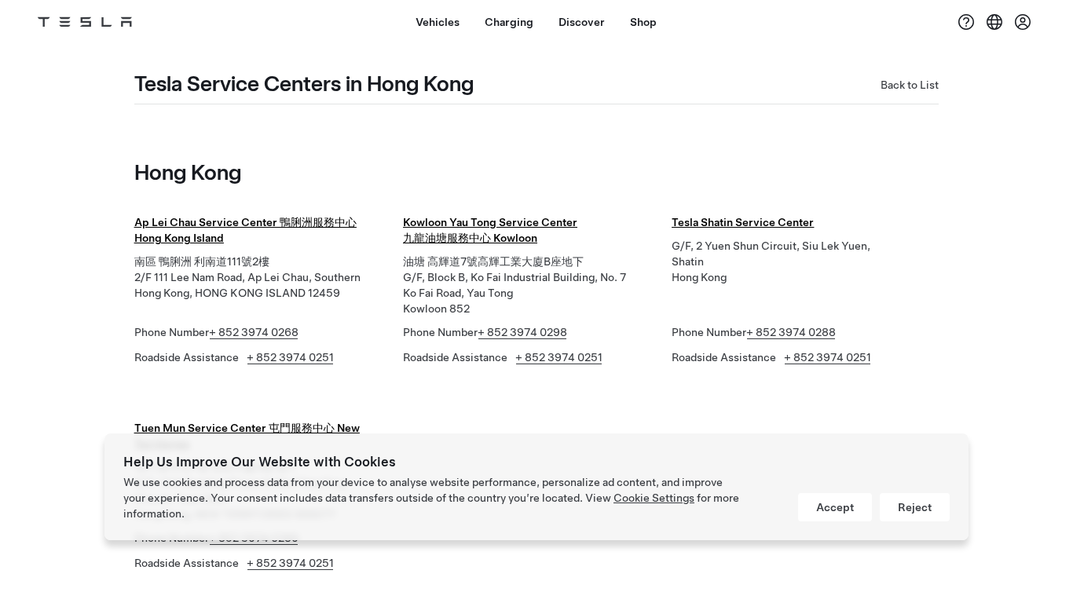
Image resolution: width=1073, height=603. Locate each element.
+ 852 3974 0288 (791, 332)
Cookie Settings (653, 498)
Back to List (910, 85)
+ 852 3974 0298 (522, 332)
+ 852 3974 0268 (253, 332)
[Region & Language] (994, 22)
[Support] (966, 22)
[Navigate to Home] (85, 22)
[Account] (1022, 22)
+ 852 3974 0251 (290, 357)
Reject (915, 507)
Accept (835, 507)
